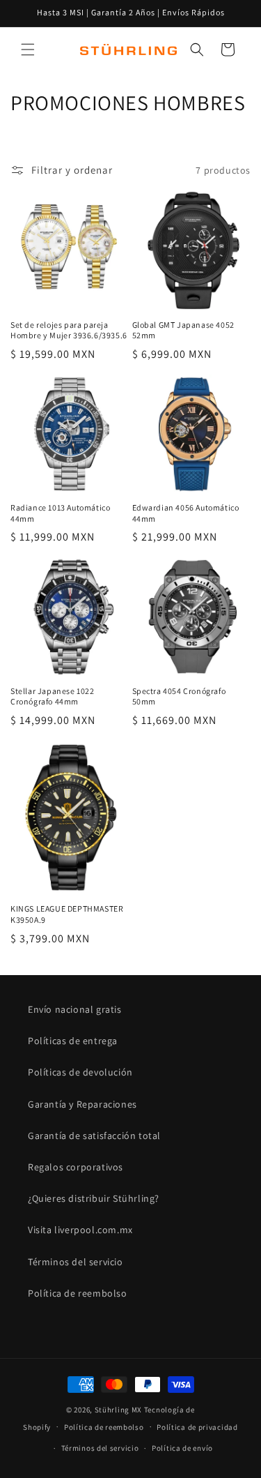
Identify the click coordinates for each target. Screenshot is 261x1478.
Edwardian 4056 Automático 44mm (185, 513)
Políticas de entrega (73, 1040)
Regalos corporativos (75, 1167)
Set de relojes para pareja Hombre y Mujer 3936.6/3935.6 (68, 330)
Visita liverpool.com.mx (80, 1229)
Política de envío (182, 1448)
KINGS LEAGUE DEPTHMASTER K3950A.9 (66, 914)
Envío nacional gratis (75, 1009)
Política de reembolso (77, 1293)
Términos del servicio (75, 1261)
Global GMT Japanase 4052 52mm (183, 330)
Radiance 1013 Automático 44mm (60, 513)
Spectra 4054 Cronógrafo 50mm (179, 696)
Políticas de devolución (80, 1072)
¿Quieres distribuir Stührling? (93, 1198)
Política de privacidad (197, 1427)
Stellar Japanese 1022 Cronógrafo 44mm (52, 696)
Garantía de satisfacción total (94, 1135)
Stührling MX (118, 1410)
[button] (28, 49)
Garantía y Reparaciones (82, 1104)
